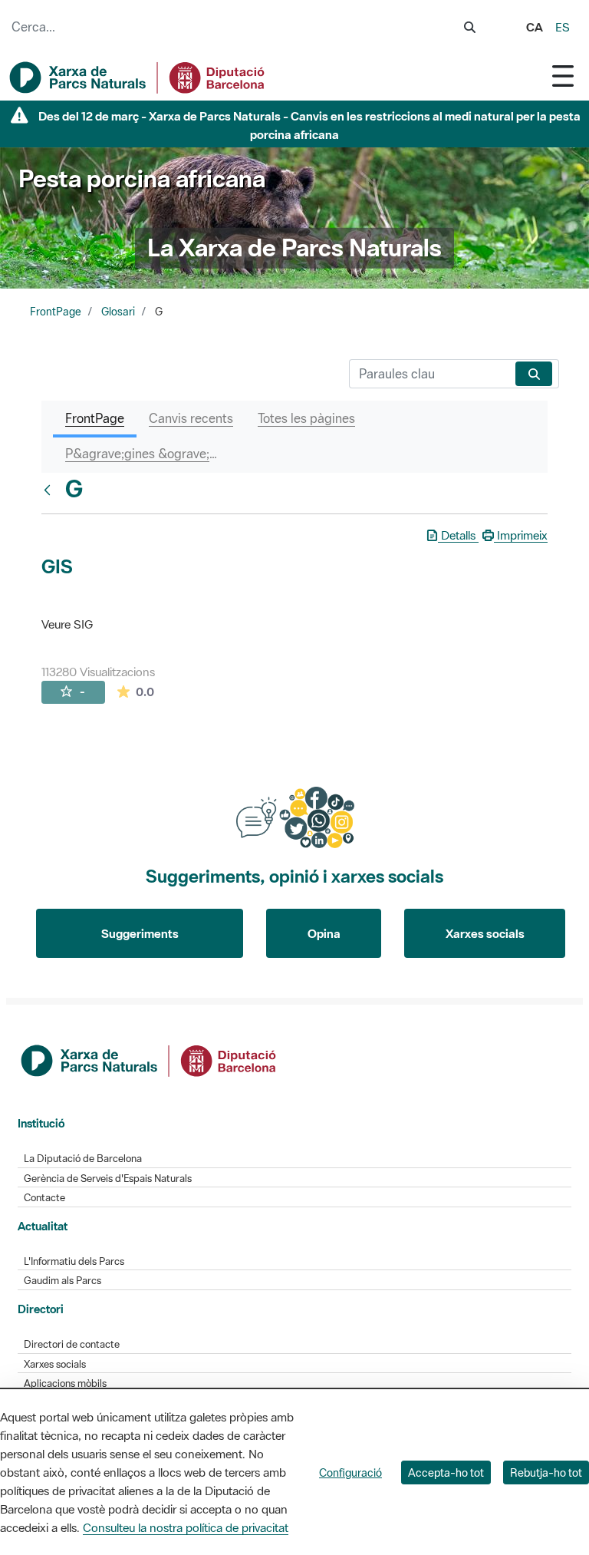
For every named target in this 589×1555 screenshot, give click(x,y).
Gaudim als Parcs (62, 1280)
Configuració (350, 1472)
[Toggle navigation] (563, 76)
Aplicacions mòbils (65, 1383)
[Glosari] (50, 489)
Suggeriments (140, 933)
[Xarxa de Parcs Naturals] (138, 77)
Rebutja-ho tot (546, 1472)
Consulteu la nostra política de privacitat (185, 1527)
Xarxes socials (485, 933)
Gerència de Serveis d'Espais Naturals (108, 1178)
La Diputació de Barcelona (83, 1158)
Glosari (118, 312)
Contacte (44, 1197)
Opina (324, 933)
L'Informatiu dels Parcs (74, 1261)
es (562, 27)
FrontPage (55, 312)
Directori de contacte (72, 1344)
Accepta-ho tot (446, 1472)
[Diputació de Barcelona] (149, 1059)
